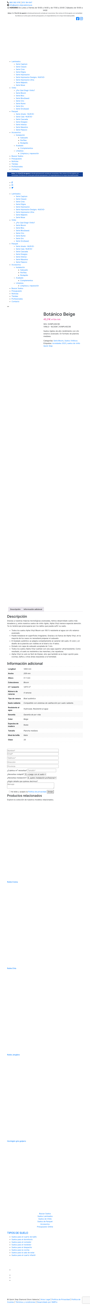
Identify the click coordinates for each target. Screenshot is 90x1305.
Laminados (16, 61)
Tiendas (15, 164)
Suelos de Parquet (45, 1221)
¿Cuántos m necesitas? (17, 770)
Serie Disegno (21, 122)
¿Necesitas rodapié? (15, 774)
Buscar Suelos (17, 156)
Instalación (20, 135)
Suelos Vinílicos (71, 341)
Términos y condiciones (25, 1302)
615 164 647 (27, 2)
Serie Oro (20, 106)
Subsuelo (24, 138)
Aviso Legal (45, 1299)
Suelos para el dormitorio (22, 1239)
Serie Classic (21, 67)
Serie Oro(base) (22, 109)
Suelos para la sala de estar (23, 1252)
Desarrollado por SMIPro (47, 1302)
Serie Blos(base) (22, 98)
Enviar (50, 792)
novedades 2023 (59, 343)
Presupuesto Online (45, 1227)
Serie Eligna (21, 72)
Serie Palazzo (21, 130)
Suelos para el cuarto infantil (23, 1255)
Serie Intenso (21, 124)
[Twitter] (12, 188)
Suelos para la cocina (20, 1250)
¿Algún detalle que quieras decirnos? (22, 781)
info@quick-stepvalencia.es (20, 5)
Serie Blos (20, 95)
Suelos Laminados (45, 1216)
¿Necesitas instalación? (17, 778)
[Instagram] (12, 185)
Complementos (26, 148)
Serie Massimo (22, 127)
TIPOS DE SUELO (17, 1232)
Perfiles (23, 140)
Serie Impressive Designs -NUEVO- (30, 77)
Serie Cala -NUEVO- (24, 117)
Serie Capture (21, 64)
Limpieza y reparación (29, 153)
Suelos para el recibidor (21, 1245)
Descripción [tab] (15, 609)
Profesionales (17, 166)
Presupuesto (17, 159)
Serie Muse (20, 85)
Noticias (15, 161)
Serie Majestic (22, 82)
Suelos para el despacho (22, 1247)
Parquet (15, 111)
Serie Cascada (22, 119)
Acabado (19, 145)
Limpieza (19, 151)
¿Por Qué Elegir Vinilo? (25, 90)
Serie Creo (20, 69)
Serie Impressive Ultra (25, 80)
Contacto (15, 169)
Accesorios (16, 132)
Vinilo (14, 88)
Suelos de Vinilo (45, 1219)
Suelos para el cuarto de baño (24, 1237)
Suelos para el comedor (21, 1242)
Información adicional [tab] (33, 609)
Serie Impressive (23, 74)
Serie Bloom (21, 93)
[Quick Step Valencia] (14, 179)
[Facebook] (12, 182)
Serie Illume (20, 103)
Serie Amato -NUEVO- (25, 114)
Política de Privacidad (61, 1299)
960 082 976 (14, 2)
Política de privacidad (37, 792)
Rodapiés (24, 143)
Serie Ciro (20, 101)
